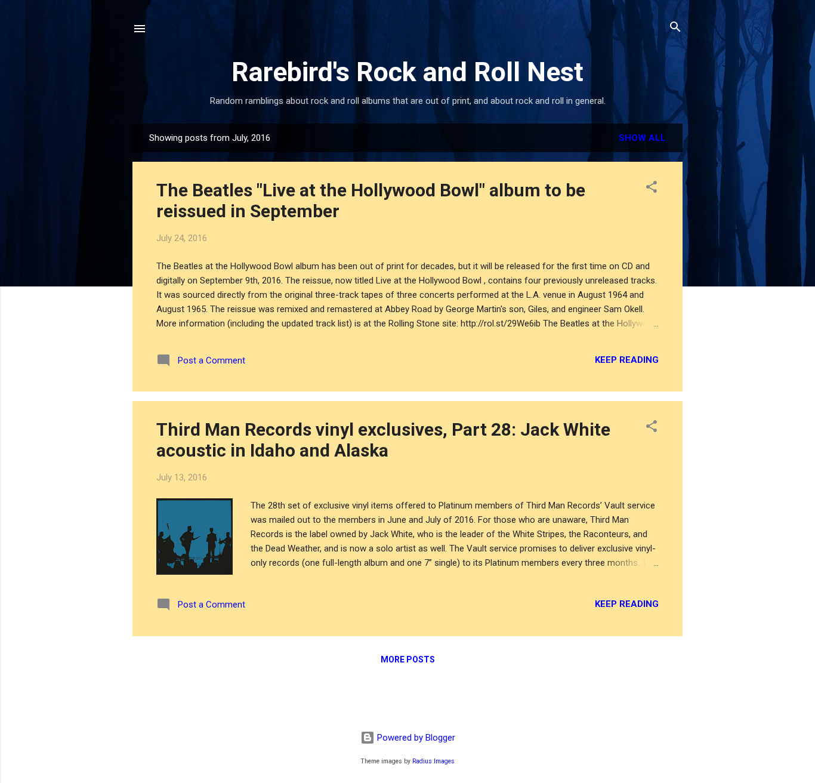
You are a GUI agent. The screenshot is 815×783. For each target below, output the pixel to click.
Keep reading (627, 359)
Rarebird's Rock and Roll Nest (407, 72)
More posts (408, 659)
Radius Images (433, 761)
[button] (651, 188)
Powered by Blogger (415, 737)
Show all (642, 137)
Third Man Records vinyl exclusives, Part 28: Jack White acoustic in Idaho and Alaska (383, 440)
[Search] (675, 27)
